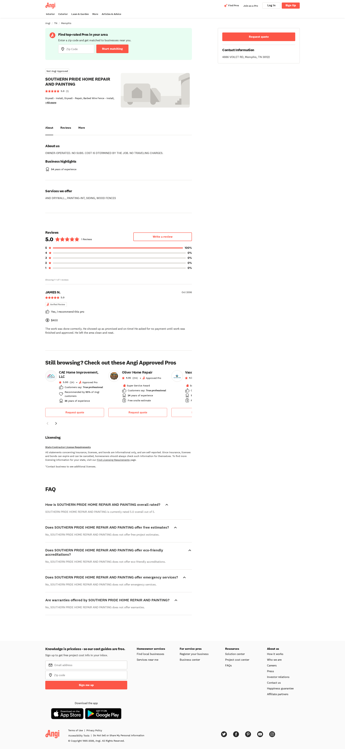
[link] (74, 387)
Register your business (194, 654)
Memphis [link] (66, 23)
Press (270, 671)
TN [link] (55, 23)
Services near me (147, 659)
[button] (47, 424)
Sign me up (86, 685)
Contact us (274, 682)
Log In (271, 5)
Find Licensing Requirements (113, 459)
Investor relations (278, 677)
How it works (275, 654)
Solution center (235, 654)
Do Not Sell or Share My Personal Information (118, 735)
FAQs (228, 665)
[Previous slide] (47, 423)
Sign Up (291, 5)
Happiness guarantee (280, 688)
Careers (272, 665)
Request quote (74, 412)
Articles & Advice (111, 14)
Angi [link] (47, 23)
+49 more (50, 102)
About (49, 128)
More (95, 14)
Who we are (274, 659)
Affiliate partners (277, 694)
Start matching (112, 49)
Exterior (63, 14)
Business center (190, 659)
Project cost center (237, 659)
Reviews (65, 128)
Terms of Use (75, 730)
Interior (50, 14)
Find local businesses (150, 654)
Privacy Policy (94, 730)
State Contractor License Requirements (68, 447)
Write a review (162, 237)
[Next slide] (56, 423)
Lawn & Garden (80, 14)
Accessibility (78, 735)
